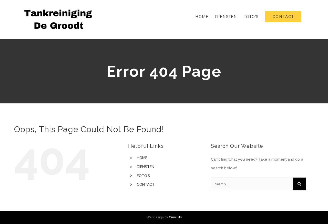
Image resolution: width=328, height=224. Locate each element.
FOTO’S (143, 176)
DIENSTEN (145, 167)
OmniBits (175, 217)
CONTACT (146, 184)
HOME (142, 158)
